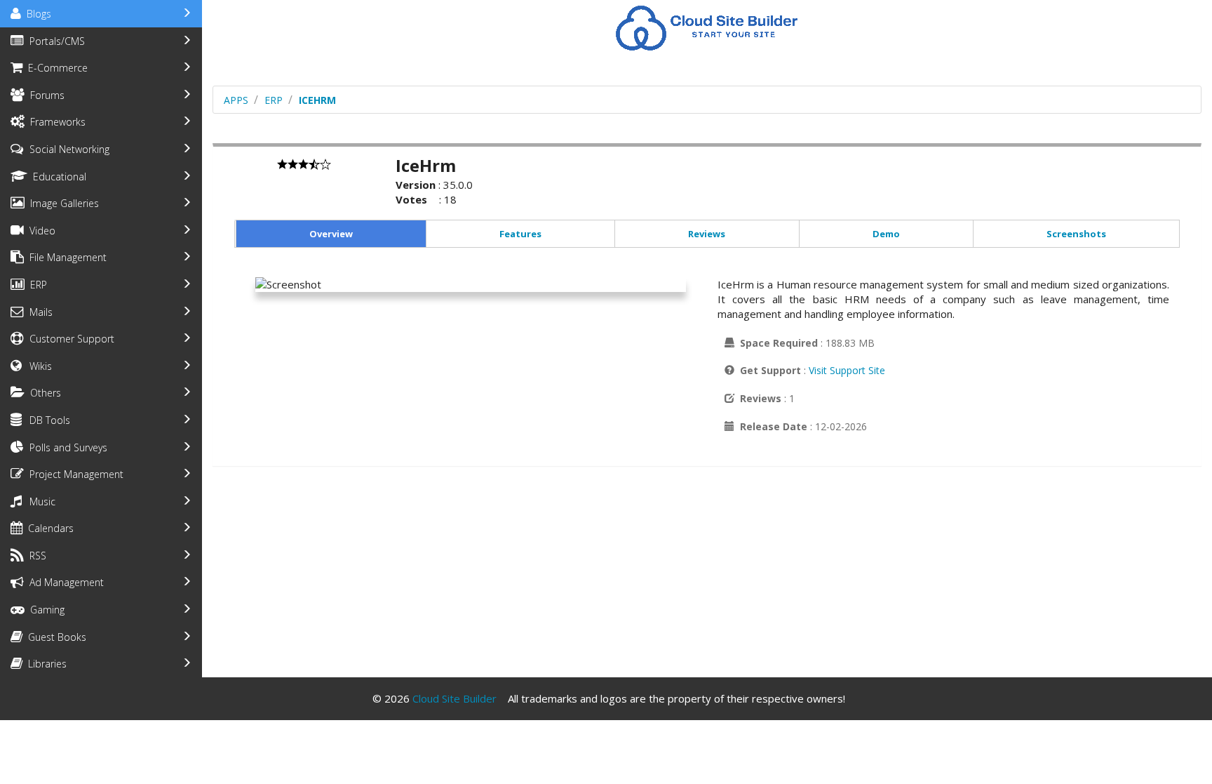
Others (43, 392)
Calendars (48, 528)
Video (39, 230)
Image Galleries (62, 203)
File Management (65, 257)
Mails (38, 312)
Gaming (45, 609)
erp (273, 100)
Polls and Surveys (65, 447)
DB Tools (47, 420)
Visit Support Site (847, 370)
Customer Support (69, 338)
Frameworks (55, 121)
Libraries (44, 663)
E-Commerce (55, 67)
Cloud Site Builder (454, 698)
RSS (35, 555)
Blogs (36, 13)
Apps (236, 100)
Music (39, 501)
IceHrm (317, 100)
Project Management (73, 474)
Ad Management (64, 582)
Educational (56, 176)
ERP (36, 284)
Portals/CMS (54, 41)
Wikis (38, 366)
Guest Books (54, 637)
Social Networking (66, 149)
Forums (45, 95)
